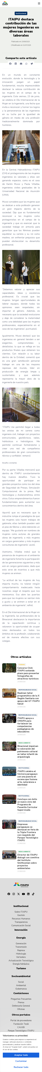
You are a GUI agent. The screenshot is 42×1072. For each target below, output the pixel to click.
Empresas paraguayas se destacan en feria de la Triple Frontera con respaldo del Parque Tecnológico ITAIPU (28, 832)
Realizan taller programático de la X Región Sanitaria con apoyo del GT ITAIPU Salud (28, 698)
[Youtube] (23, 894)
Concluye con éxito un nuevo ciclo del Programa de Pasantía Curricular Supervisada (27, 804)
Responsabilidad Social (27, 690)
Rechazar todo (21, 1067)
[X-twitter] (18, 894)
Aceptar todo (21, 1055)
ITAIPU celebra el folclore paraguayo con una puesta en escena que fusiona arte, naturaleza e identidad (27, 778)
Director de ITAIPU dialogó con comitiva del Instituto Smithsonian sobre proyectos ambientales (28, 862)
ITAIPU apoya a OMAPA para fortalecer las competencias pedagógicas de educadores (25, 725)
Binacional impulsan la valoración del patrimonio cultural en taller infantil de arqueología (27, 751)
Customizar (21, 1061)
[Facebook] (8, 894)
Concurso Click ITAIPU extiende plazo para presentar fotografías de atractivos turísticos (28, 673)
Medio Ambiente (24, 743)
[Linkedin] (28, 894)
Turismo (21, 665)
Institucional (21, 13)
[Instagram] (13, 894)
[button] (39, 3)
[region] (21, 1052)
